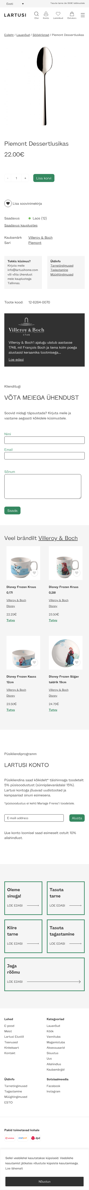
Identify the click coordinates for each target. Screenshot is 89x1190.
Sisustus (52, 1053)
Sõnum (9, 472)
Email (8, 450)
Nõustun (45, 1181)
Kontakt (9, 1053)
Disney (10, 606)
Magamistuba (56, 1042)
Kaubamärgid (56, 1069)
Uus (49, 1058)
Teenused (11, 1042)
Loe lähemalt (14, 1168)
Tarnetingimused (62, 265)
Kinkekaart (11, 1048)
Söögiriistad (41, 35)
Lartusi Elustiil (14, 1037)
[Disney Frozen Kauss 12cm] (23, 652)
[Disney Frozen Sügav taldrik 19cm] (66, 652)
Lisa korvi (43, 178)
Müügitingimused (62, 274)
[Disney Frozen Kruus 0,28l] (66, 563)
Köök (50, 1031)
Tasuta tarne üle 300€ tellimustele (67, 3)
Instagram (53, 1091)
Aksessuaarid (56, 1048)
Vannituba (53, 1037)
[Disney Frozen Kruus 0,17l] (23, 563)
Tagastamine (59, 270)
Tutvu (10, 620)
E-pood (9, 1026)
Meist (8, 1031)
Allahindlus (54, 1064)
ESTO (8, 1102)
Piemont (35, 243)
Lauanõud (23, 35)
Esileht (9, 35)
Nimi (7, 434)
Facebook (53, 1086)
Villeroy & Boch (41, 237)
